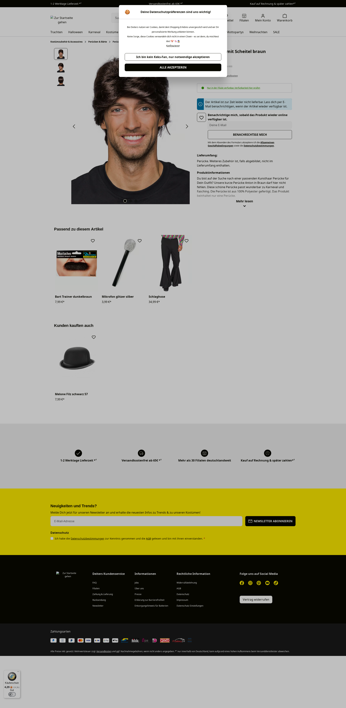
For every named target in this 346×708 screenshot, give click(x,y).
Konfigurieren (173, 46)
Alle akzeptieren (173, 67)
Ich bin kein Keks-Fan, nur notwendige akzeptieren (173, 57)
